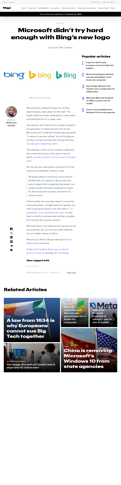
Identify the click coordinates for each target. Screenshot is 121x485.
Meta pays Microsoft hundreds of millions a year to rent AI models (99, 100)
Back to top (71, 272)
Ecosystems (55, 8)
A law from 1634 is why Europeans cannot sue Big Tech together (100, 65)
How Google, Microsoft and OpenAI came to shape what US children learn (100, 89)
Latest (23, 8)
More (113, 8)
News (5, 2)
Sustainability (43, 8)
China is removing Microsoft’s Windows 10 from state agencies (100, 110)
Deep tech (32, 8)
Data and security (68, 8)
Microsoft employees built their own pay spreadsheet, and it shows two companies (100, 77)
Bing (28, 266)
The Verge (63, 253)
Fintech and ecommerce (86, 8)
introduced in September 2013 (42, 143)
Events (11, 2)
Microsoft (60, 23)
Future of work (103, 8)
